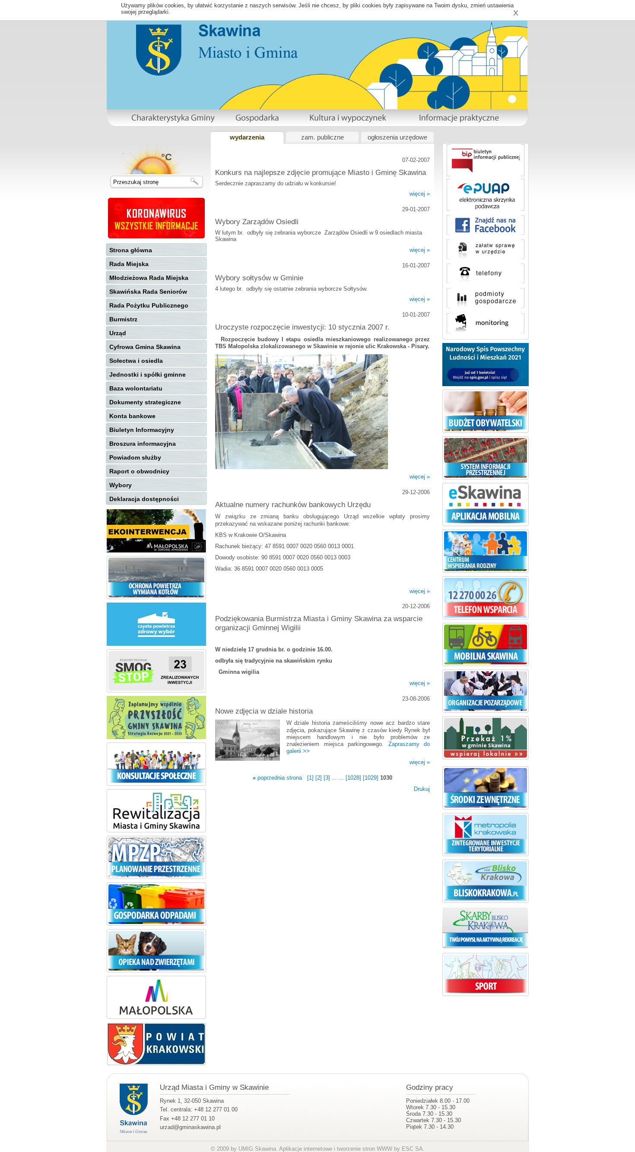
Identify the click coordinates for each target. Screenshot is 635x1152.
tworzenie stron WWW (364, 1149)
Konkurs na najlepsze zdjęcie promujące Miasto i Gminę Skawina (320, 172)
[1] (310, 777)
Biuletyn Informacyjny (141, 429)
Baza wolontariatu (135, 388)
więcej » (420, 193)
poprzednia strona (277, 777)
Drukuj (422, 789)
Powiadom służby (135, 457)
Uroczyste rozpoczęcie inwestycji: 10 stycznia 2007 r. (302, 327)
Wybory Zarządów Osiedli (256, 221)
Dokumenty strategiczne (145, 402)
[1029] (370, 777)
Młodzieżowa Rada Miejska (148, 277)
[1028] (353, 777)
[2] (318, 777)
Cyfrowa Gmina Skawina (145, 346)
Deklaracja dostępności (144, 498)
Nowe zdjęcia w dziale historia (264, 711)
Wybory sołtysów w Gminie (259, 277)
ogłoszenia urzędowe (397, 137)
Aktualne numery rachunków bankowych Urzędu (293, 504)
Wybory (120, 485)
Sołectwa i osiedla (136, 360)
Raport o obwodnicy (139, 471)
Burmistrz (123, 319)
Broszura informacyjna (142, 443)
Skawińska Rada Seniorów (148, 291)
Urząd (117, 333)
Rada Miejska (129, 263)
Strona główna (130, 250)
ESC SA (412, 1149)
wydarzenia (247, 137)
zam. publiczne (322, 137)
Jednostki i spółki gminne (147, 374)
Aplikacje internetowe (305, 1149)
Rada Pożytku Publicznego (148, 305)
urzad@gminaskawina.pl (190, 1127)
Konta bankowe (132, 416)
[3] (327, 777)
